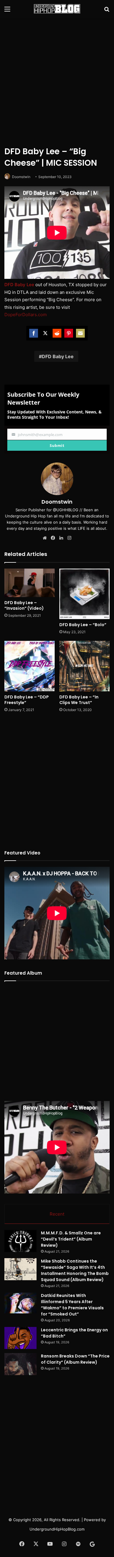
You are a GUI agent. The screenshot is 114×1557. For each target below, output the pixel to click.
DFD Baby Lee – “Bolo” (82, 625)
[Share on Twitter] (45, 333)
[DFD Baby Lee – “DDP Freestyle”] (29, 666)
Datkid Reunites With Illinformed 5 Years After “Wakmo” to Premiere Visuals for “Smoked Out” (72, 1305)
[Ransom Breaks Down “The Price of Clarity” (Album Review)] (20, 1364)
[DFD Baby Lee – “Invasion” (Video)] (29, 583)
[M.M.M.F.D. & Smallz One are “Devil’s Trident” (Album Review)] (20, 1241)
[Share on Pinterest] (68, 333)
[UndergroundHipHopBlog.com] (57, 9)
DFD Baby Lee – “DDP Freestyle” (26, 699)
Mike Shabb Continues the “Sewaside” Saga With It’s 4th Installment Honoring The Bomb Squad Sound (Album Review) (75, 1270)
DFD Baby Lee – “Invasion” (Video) (24, 605)
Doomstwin (21, 177)
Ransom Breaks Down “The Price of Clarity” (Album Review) (75, 1359)
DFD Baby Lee (58, 356)
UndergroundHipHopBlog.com (57, 1529)
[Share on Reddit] (57, 333)
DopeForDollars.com (25, 314)
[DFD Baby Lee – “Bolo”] (84, 594)
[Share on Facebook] (33, 333)
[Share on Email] (80, 333)
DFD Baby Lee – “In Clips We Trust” (79, 699)
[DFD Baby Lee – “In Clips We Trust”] (84, 666)
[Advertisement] (57, 81)
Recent (57, 1214)
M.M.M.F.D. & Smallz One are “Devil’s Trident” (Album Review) (71, 1239)
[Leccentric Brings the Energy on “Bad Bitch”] (20, 1338)
